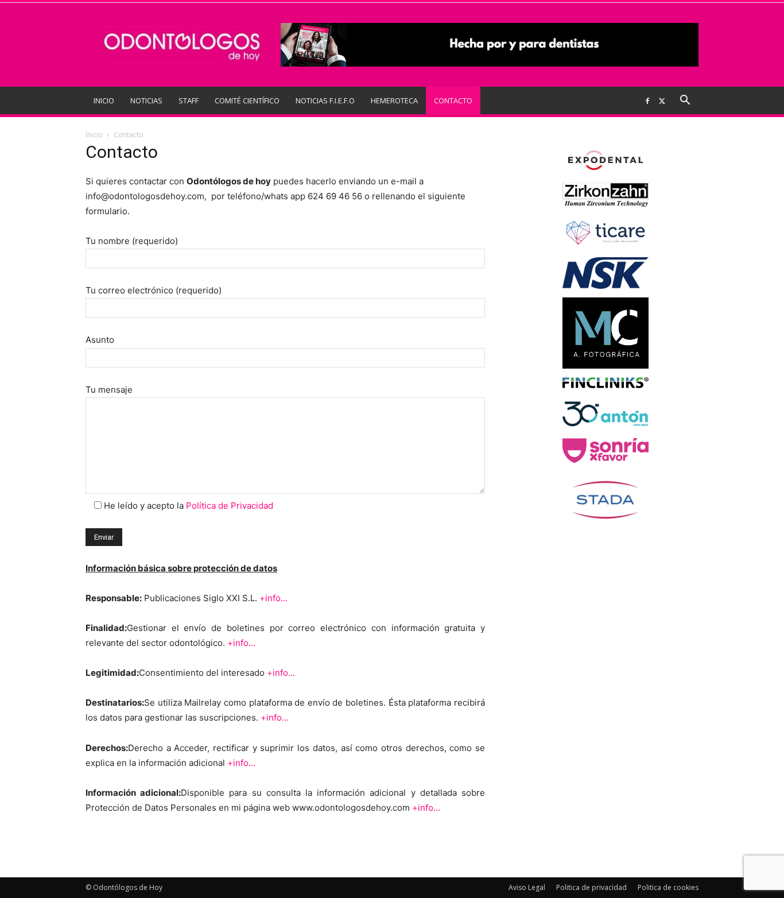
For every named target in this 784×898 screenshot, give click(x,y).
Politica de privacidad (591, 887)
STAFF (188, 100)
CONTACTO (453, 100)
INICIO (104, 100)
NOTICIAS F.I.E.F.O (325, 100)
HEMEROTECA (394, 100)
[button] (684, 101)
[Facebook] (647, 100)
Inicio (94, 135)
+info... (273, 598)
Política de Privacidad (229, 505)
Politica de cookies (668, 887)
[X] (661, 100)
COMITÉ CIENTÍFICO (247, 100)
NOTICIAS (146, 100)
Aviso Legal (527, 887)
